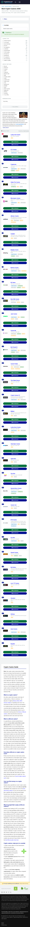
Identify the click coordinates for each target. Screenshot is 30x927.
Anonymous (15, 53)
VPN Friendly (15, 52)
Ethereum (6, 67)
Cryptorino (13, 164)
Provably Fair (15, 57)
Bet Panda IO (14, 347)
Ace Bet (13, 537)
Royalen (13, 643)
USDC (5, 78)
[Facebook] (4, 892)
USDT (5, 70)
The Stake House (15, 380)
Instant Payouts (15, 40)
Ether (18, 700)
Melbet (12, 411)
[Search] (15, 2)
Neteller (5, 85)
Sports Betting (15, 43)
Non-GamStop (15, 58)
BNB (5, 75)
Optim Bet (13, 458)
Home (3, 6)
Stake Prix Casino (15, 182)
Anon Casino (14, 629)
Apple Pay (6, 90)
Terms (2, 923)
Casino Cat (13, 505)
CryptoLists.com (21, 915)
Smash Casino (14, 552)
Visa (5, 82)
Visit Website (15, 141)
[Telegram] (2, 892)
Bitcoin (5, 66)
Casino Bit (13, 330)
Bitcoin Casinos (8, 6)
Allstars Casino (15, 216)
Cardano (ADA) (7, 76)
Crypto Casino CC (15, 395)
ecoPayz (6, 93)
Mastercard (6, 84)
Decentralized (15, 50)
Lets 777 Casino (15, 583)
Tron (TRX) (6, 94)
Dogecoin (6, 72)
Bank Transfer (7, 88)
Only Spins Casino (15, 444)
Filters (5, 19)
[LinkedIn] (10, 892)
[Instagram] (8, 892)
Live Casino (15, 42)
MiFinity (5, 91)
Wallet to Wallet (15, 60)
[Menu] (19, 2)
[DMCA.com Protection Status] (15, 889)
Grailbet (13, 234)
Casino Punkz (14, 363)
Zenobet (13, 598)
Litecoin (5, 69)
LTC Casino (14, 149)
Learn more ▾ (6, 127)
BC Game (13, 282)
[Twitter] (6, 892)
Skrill (5, 87)
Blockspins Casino (15, 198)
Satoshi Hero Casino (16, 488)
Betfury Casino (15, 267)
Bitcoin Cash (6, 73)
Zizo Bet (13, 473)
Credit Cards (6, 79)
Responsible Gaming (24, 883)
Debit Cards (6, 81)
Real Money (15, 55)
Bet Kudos (13, 567)
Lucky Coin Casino (15, 134)
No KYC (15, 45)
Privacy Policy (4, 925)
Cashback (15, 48)
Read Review (15, 144)
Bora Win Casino (15, 299)
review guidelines (20, 124)
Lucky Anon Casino (16, 427)
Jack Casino (14, 314)
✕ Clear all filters (15, 106)
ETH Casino (14, 519)
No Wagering (15, 47)
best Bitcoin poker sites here (12, 840)
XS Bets (13, 614)
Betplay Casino (14, 250)
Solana (9, 702)
